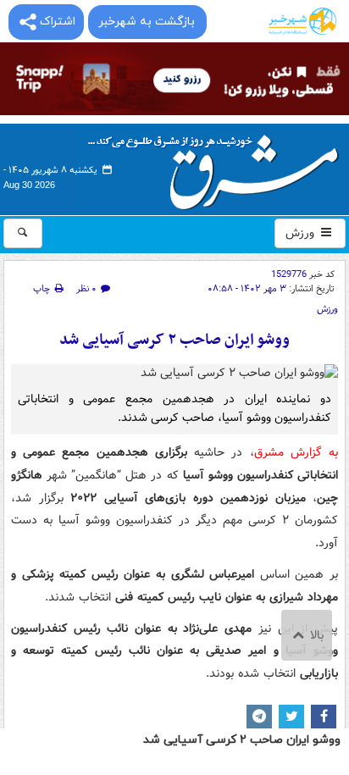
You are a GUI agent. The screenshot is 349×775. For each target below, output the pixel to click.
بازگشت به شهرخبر (146, 22)
